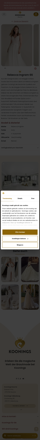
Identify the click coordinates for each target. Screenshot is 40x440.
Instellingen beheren (19, 238)
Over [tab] (32, 198)
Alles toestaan (20, 232)
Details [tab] (20, 198)
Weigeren (20, 245)
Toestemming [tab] (7, 198)
